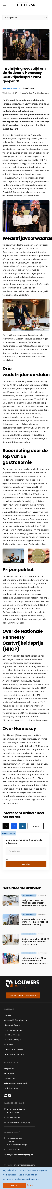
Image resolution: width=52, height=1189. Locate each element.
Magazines (9, 1068)
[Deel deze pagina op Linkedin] (22, 826)
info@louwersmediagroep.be (20, 1155)
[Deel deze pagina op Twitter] (6, 826)
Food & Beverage (12, 1035)
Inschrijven (26, 864)
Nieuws (7, 1015)
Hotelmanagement (13, 1030)
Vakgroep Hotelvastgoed (15, 1083)
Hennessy (22, 735)
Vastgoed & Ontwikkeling (16, 1020)
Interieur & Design (12, 1040)
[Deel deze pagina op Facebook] (14, 826)
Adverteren (9, 1073)
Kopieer (35, 826)
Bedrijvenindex (11, 1088)
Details (30, 1185)
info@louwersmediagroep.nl (20, 1122)
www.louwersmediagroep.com (21, 1165)
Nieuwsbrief (9, 1078)
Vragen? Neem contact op (22, 995)
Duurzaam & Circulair (13, 1049)
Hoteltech (8, 1044)
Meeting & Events (11, 88)
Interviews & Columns (14, 1054)
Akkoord (14, 1185)
